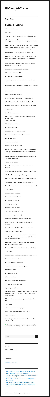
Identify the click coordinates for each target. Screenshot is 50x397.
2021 (22, 324)
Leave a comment (25, 326)
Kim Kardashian (27, 325)
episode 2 (10, 325)
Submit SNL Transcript (11, 362)
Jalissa (22, 325)
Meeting (7, 326)
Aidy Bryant (26, 324)
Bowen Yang (31, 324)
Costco (6, 325)
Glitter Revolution (16, 325)
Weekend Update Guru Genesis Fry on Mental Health (20, 382)
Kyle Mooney (33, 325)
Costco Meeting (14, 25)
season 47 (18, 326)
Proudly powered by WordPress (23, 393)
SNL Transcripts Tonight (16, 8)
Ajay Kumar (9, 324)
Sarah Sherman (12, 326)
